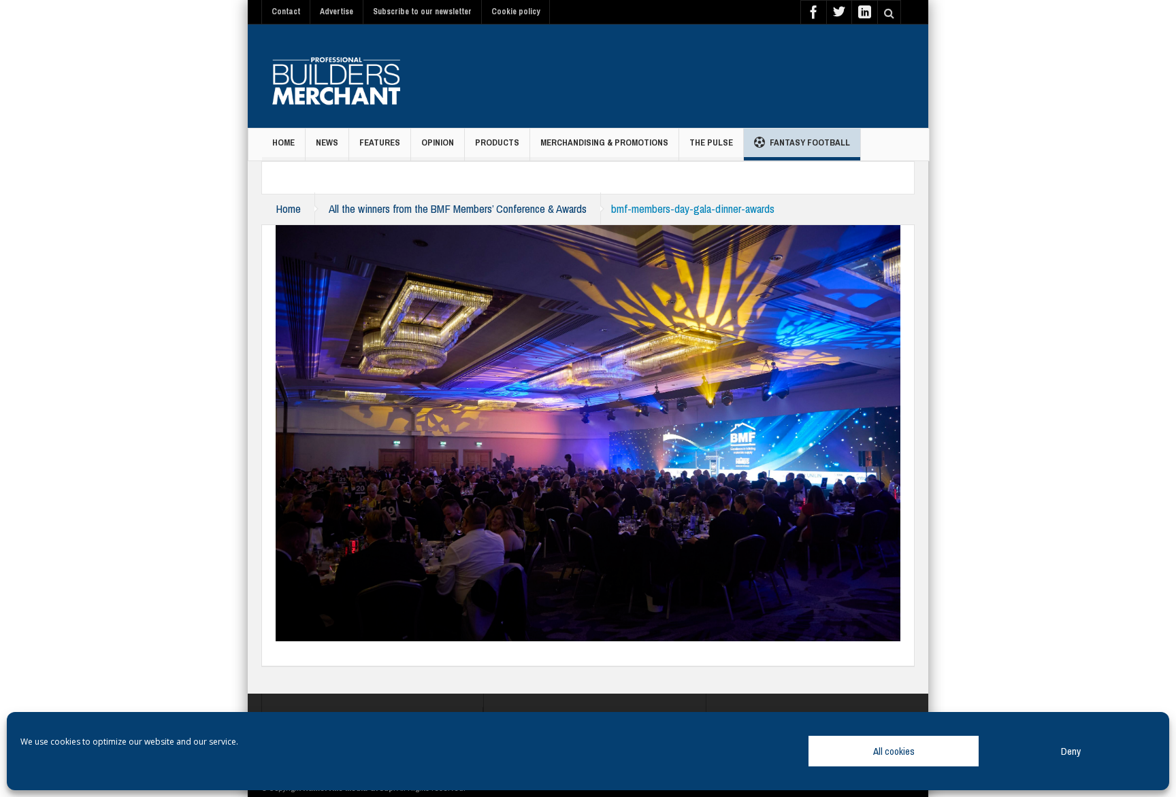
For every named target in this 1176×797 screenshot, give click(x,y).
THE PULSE (711, 142)
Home (283, 142)
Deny (1071, 751)
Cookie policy (515, 11)
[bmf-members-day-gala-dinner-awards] (588, 431)
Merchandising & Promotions (604, 142)
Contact (286, 11)
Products (497, 142)
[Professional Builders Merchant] (336, 76)
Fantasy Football (810, 142)
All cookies (894, 751)
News (327, 142)
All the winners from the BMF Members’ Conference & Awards (458, 208)
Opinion (437, 142)
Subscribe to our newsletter (422, 11)
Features (379, 142)
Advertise (336, 11)
